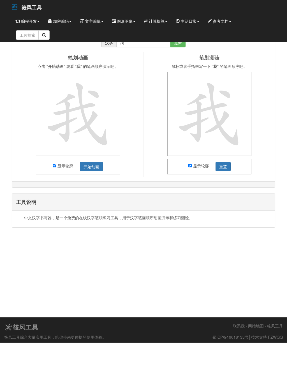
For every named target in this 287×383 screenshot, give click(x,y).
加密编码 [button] (60, 21)
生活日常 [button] (188, 21)
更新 (178, 42)
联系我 (239, 326)
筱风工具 (275, 326)
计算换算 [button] (156, 21)
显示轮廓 (64, 166)
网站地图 (256, 326)
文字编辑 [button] (92, 21)
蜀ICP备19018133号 (230, 337)
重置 (223, 166)
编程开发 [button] (28, 21)
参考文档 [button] (220, 21)
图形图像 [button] (124, 21)
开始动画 (91, 166)
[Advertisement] (143, 272)
